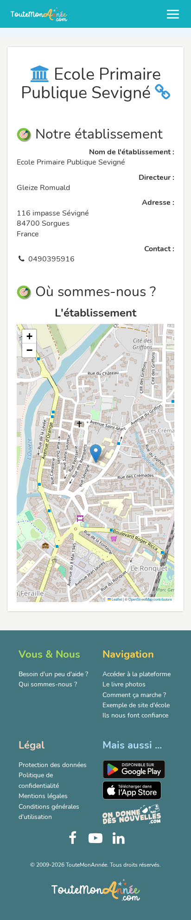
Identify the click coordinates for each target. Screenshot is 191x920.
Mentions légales (43, 796)
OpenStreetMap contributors (150, 599)
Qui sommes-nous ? (48, 684)
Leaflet (116, 599)
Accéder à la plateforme (136, 674)
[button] (96, 453)
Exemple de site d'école (136, 705)
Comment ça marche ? (134, 695)
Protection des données (53, 765)
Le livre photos (124, 684)
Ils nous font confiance (135, 715)
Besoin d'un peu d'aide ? (53, 674)
